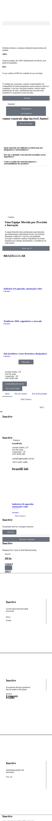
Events (8, 620)
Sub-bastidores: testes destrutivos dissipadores (25, 353)
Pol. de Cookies (21, 394)
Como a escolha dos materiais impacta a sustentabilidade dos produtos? (20, 163)
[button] (26, 23)
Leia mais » (7, 291)
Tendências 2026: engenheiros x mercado (23, 321)
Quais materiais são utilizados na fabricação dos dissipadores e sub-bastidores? (23, 149)
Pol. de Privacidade (39, 394)
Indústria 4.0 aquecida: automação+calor (23, 288)
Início (7, 394)
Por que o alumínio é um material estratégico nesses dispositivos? (25, 156)
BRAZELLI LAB (14, 255)
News (8, 617)
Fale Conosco (26, 399)
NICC (42, 407)
